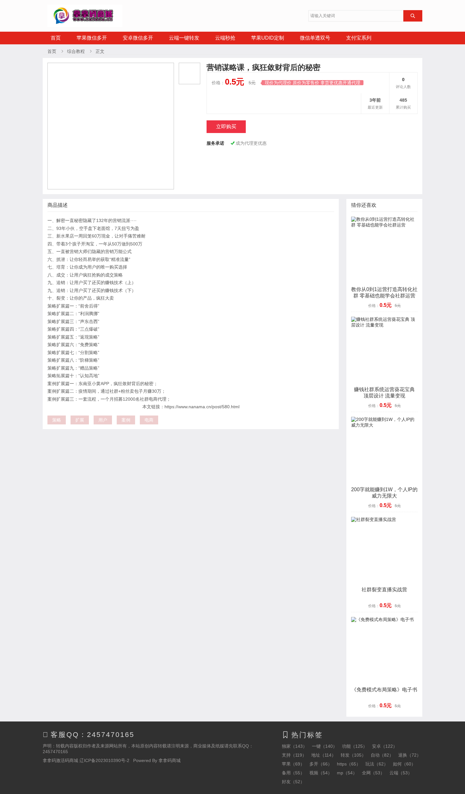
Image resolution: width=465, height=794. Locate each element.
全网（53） (373, 772)
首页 (56, 38)
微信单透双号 (315, 38)
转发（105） (353, 755)
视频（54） (320, 772)
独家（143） (294, 746)
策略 (56, 419)
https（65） (349, 763)
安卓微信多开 (138, 38)
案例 (125, 419)
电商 (149, 419)
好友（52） (293, 781)
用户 (102, 419)
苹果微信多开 (92, 38)
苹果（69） (293, 763)
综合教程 (76, 51)
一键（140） (324, 746)
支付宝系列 (358, 38)
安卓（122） (384, 746)
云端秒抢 (225, 38)
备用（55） (293, 772)
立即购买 (226, 126)
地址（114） (323, 755)
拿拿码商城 (169, 760)
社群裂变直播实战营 (384, 589)
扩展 (79, 419)
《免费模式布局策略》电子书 (384, 689)
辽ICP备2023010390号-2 (104, 760)
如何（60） (404, 763)
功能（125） (354, 746)
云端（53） (400, 772)
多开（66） (320, 763)
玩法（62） (376, 763)
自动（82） (382, 755)
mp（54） (347, 772)
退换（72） (409, 755)
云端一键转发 (184, 38)
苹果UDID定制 (267, 38)
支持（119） (294, 755)
